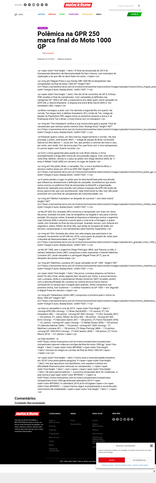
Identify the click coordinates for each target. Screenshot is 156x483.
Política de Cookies (108, 465)
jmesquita (50, 53)
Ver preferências (139, 460)
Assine (95, 420)
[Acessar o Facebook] (25, 5)
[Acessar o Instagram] (38, 5)
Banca (98, 14)
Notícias (41, 14)
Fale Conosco (97, 433)
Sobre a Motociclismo (54, 421)
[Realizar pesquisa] (139, 5)
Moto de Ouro (87, 14)
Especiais (52, 14)
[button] (151, 446)
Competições (73, 14)
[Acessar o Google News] (42, 5)
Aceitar (111, 460)
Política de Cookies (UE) (54, 449)
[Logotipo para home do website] (78, 5)
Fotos (73, 420)
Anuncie (95, 430)
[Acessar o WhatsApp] (46, 5)
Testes (62, 14)
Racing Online (76, 424)
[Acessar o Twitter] (29, 5)
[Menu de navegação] (16, 15)
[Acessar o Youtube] (34, 5)
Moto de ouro (54, 437)
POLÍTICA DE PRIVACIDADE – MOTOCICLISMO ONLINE (131, 465)
